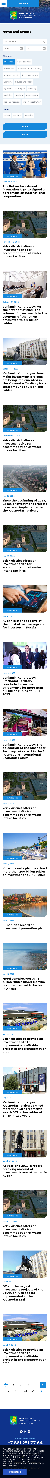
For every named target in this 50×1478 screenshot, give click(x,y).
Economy (7, 82)
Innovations (9, 68)
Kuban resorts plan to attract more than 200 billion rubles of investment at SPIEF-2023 (25, 872)
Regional (17, 115)
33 (25, 1390)
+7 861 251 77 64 (25, 1442)
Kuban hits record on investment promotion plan (24, 926)
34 (33, 1390)
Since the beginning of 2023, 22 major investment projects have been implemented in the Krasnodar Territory (25, 505)
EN (42, 3)
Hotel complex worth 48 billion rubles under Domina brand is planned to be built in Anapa (24, 983)
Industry (32, 88)
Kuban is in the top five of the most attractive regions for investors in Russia (23, 624)
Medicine (7, 95)
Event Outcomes (30, 75)
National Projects (11, 102)
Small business (24, 62)
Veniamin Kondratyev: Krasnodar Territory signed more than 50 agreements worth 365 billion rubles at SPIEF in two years (23, 1109)
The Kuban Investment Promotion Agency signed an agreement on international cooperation (25, 191)
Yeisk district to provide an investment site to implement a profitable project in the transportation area (24, 1045)
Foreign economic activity (30, 68)
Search (25, 126)
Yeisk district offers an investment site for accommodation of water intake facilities (22, 251)
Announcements (11, 75)
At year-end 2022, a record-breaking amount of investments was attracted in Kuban (25, 1171)
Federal (6, 115)
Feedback (23, 3)
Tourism (19, 95)
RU (47, 3)
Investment (8, 62)
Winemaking (32, 95)
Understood (15, 1472)
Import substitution (32, 102)
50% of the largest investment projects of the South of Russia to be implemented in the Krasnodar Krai (23, 1293)
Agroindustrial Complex (14, 88)
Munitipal (29, 115)
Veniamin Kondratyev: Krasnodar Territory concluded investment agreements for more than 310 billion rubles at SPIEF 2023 (23, 686)
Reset (25, 135)
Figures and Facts (23, 82)
